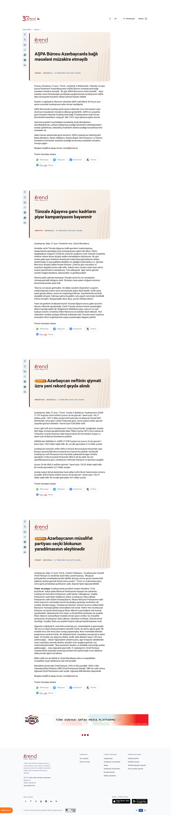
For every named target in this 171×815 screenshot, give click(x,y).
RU (145, 810)
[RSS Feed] (56, 801)
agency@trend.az (29, 785)
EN (137, 810)
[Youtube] (41, 801)
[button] (25, 34)
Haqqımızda (108, 758)
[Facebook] (31, 801)
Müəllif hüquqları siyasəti (137, 765)
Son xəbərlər (84, 758)
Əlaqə (106, 765)
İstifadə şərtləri (133, 758)
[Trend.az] (31, 18)
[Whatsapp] (26, 801)
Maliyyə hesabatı (110, 776)
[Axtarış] (110, 18)
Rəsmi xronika (85, 762)
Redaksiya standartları (112, 769)
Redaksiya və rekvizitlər (112, 762)
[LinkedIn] (51, 801)
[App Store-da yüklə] (121, 801)
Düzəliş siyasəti (109, 772)
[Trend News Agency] (30, 757)
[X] (36, 801)
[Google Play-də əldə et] (140, 801)
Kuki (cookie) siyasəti (135, 769)
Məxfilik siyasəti (133, 762)
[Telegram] (46, 801)
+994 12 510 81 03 (30, 783)
